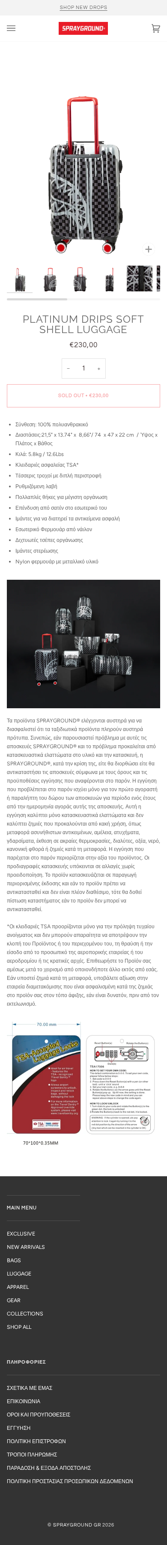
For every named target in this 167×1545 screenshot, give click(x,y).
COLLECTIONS (25, 1313)
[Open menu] (20, 28)
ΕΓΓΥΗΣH (18, 1428)
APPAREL (18, 1287)
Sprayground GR (77, 1525)
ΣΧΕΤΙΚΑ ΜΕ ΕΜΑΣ (29, 1388)
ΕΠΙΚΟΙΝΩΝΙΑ (23, 1401)
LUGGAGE (19, 1273)
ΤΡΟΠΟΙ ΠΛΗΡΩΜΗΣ (32, 1454)
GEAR (14, 1300)
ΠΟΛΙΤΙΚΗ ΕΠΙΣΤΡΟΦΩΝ (36, 1441)
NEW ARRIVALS (26, 1247)
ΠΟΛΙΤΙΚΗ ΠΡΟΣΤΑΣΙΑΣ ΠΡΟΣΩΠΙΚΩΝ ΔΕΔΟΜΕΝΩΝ (70, 1481)
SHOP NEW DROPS (83, 7)
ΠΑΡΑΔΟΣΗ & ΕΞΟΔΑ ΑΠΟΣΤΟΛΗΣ (49, 1468)
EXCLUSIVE (21, 1233)
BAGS (14, 1260)
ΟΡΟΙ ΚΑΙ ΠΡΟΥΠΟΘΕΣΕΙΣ (38, 1414)
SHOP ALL (19, 1327)
